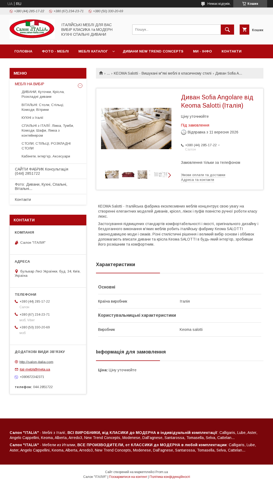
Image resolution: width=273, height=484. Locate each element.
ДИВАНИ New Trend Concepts (153, 51)
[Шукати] (227, 30)
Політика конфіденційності (170, 477)
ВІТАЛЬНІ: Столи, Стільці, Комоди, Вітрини (43, 107)
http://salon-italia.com (36, 362)
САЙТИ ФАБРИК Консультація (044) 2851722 (41, 171)
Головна (23, 51)
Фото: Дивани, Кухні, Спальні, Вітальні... (41, 186)
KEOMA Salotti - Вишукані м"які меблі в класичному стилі (162, 73)
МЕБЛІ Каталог (93, 51)
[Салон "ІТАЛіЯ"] (32, 37)
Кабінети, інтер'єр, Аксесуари (46, 156)
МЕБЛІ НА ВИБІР (29, 84)
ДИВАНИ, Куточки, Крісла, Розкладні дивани (43, 94)
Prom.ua (161, 472)
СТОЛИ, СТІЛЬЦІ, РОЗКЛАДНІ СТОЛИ (46, 145)
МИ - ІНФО (202, 51)
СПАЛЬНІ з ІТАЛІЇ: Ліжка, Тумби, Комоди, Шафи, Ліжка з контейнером (48, 130)
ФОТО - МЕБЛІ (55, 51)
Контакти (232, 51)
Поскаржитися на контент (128, 477)
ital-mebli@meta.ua (35, 369)
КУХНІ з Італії (32, 118)
